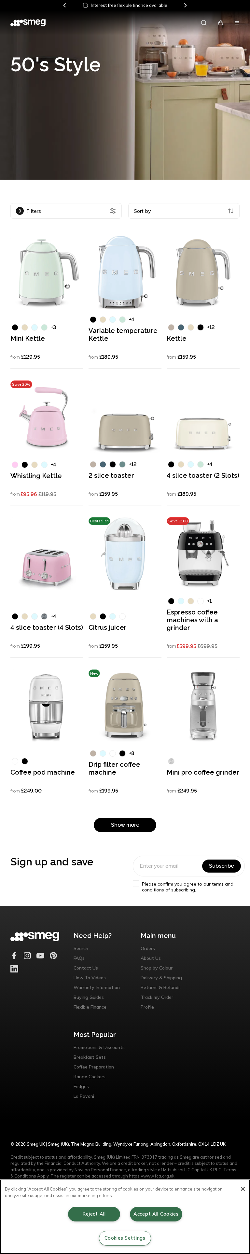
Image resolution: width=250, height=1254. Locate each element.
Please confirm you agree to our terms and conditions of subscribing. (187, 887)
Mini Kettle (27, 338)
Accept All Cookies (156, 1214)
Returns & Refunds (161, 987)
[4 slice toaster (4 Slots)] (46, 553)
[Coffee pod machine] (46, 705)
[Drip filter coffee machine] (125, 705)
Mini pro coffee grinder (203, 772)
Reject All (93, 1214)
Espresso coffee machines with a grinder (192, 620)
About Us (151, 958)
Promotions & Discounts (99, 1047)
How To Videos (90, 978)
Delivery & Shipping (161, 978)
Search (81, 948)
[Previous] (65, 5)
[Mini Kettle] (46, 272)
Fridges (81, 1086)
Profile (147, 1007)
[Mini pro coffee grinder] (203, 705)
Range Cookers (89, 1077)
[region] (125, 1216)
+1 (209, 601)
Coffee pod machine (42, 772)
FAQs (79, 958)
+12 (211, 327)
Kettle (177, 338)
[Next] (185, 5)
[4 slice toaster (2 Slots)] (203, 416)
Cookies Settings (125, 1238)
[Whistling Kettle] (46, 416)
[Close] (243, 1189)
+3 (53, 327)
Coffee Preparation (94, 1067)
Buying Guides (89, 997)
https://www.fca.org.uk (151, 1175)
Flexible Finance (90, 1007)
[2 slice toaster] (125, 416)
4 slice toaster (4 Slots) (46, 627)
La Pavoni (84, 1096)
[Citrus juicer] (125, 553)
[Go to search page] (204, 23)
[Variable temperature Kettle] (125, 272)
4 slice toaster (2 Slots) (203, 475)
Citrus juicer (108, 627)
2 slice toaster (111, 475)
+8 (131, 753)
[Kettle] (203, 272)
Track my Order (157, 997)
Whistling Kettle (36, 476)
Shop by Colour (157, 968)
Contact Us (86, 968)
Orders (148, 948)
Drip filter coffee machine (114, 768)
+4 (131, 319)
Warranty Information (97, 987)
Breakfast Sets (90, 1057)
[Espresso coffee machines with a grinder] (203, 553)
